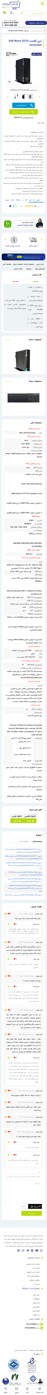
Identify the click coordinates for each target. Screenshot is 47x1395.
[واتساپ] (41, 1250)
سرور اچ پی (36, 1307)
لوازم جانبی (36, 1311)
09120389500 (30, 1328)
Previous (40, 96)
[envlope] (10, 206)
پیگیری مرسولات (34, 1280)
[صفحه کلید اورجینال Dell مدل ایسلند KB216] (23, 399)
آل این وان (36, 1303)
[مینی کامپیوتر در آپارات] (18, 1250)
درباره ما (37, 1284)
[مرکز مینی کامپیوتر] (11, 5)
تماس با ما (36, 1268)
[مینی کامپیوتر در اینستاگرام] (23, 1250)
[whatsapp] (16, 206)
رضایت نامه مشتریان (33, 1264)
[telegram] (13, 206)
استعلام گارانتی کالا (34, 1276)
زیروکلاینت (36, 1299)
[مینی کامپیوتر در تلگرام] (27, 1250)
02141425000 (31, 1324)
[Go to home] (44, 30)
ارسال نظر (31, 1213)
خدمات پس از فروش (33, 1272)
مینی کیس (36, 1295)
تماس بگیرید (23, 105)
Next (6, 96)
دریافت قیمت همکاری (21, 112)
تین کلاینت (34, 132)
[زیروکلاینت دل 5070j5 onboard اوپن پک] (23, 358)
